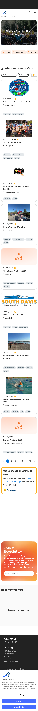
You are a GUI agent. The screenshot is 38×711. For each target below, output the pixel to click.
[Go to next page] (34, 461)
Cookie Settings (19, 695)
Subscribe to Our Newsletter (14, 669)
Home (3, 16)
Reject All (19, 701)
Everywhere (20, 34)
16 (30, 461)
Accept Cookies (19, 707)
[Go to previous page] (3, 461)
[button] (23, 75)
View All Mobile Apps (11, 661)
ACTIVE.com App (10, 651)
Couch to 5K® (9, 654)
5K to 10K (7, 656)
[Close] (35, 672)
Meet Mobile (8, 659)
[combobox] (9, 75)
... (26, 461)
